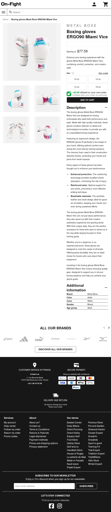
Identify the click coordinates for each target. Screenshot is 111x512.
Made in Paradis (75, 460)
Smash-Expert (95, 432)
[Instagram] (59, 506)
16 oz (98, 86)
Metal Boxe (82, 25)
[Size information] (73, 73)
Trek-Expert (94, 450)
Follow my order (12, 429)
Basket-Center (74, 422)
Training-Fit (94, 446)
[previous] (104, 328)
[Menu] (3, 12)
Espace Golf (73, 436)
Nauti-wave (73, 464)
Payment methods (38, 439)
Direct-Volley (73, 432)
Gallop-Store (73, 443)
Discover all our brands (56, 349)
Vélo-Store (93, 460)
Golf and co (73, 446)
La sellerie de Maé (76, 457)
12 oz (98, 79)
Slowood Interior (96, 429)
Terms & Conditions (39, 429)
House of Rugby (75, 453)
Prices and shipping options (43, 443)
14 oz (76, 86)
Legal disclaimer (37, 436)
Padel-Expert (73, 467)
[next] (109, 328)
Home (5, 19)
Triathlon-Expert (96, 453)
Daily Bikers (73, 426)
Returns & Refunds (39, 432)
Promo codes (10, 436)
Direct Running (74, 429)
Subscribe (86, 486)
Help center (10, 426)
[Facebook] (51, 506)
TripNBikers (94, 457)
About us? (34, 422)
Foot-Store (72, 439)
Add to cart (87, 99)
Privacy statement (38, 446)
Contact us (34, 374)
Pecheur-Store (95, 422)
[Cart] (106, 4)
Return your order (55, 406)
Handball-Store (75, 450)
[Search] (10, 12)
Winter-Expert (95, 464)
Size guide (103, 73)
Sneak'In (92, 436)
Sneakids (93, 439)
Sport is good (95, 443)
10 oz (76, 79)
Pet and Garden (96, 426)
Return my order (12, 432)
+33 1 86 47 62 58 (35, 383)
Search (16, 12)
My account (10, 422)
